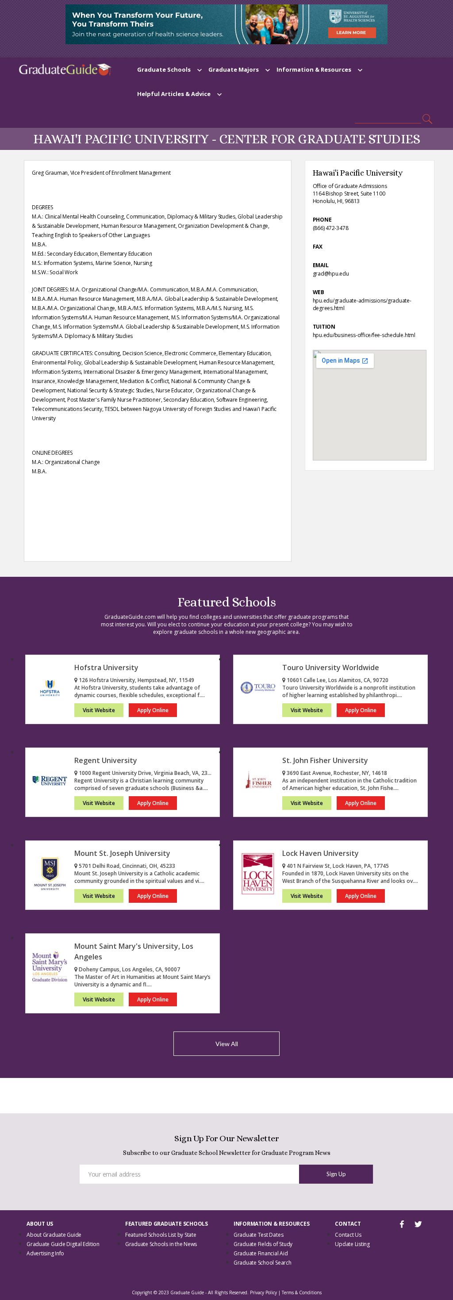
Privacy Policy (263, 1292)
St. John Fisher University (325, 760)
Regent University (105, 760)
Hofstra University (106, 667)
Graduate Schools (164, 69)
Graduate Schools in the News (161, 1244)
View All (226, 1043)
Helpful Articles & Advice (174, 94)
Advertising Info (45, 1253)
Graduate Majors (233, 69)
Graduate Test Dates (258, 1235)
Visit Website (99, 710)
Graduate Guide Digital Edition (63, 1244)
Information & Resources (313, 69)
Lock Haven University (320, 853)
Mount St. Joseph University (122, 853)
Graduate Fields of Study (263, 1244)
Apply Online (153, 710)
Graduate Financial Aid (261, 1253)
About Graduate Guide (54, 1235)
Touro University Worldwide (330, 667)
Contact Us (348, 1235)
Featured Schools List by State (160, 1235)
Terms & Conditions (302, 1292)
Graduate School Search (263, 1262)
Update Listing (352, 1244)
